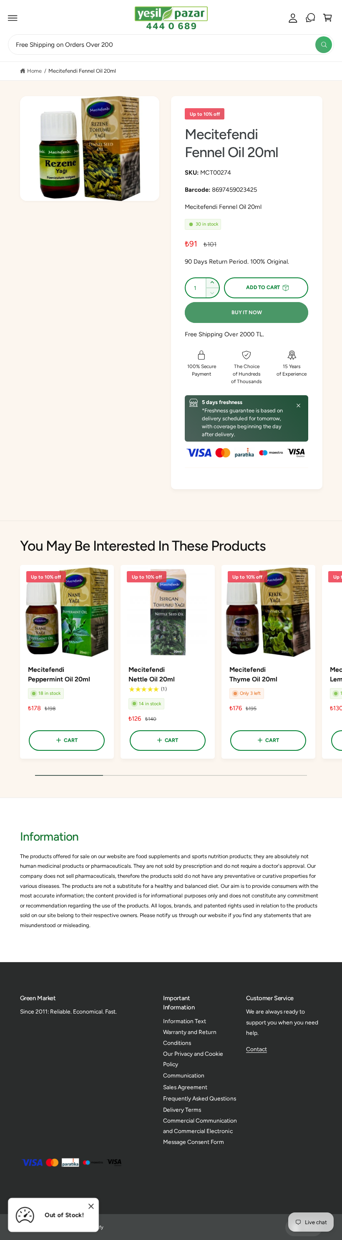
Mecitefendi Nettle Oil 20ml (151, 674)
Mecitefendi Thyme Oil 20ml (253, 674)
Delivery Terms (182, 1109)
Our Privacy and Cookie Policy (193, 1058)
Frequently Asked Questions (199, 1098)
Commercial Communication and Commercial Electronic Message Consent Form (200, 1131)
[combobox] (171, 44)
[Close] (298, 405)
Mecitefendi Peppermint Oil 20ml (59, 674)
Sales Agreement (185, 1087)
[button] (13, 18)
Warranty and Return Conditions (189, 1037)
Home (34, 71)
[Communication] (310, 18)
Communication (183, 1075)
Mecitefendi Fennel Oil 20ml (82, 71)
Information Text (184, 1021)
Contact (256, 1049)
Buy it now (246, 312)
